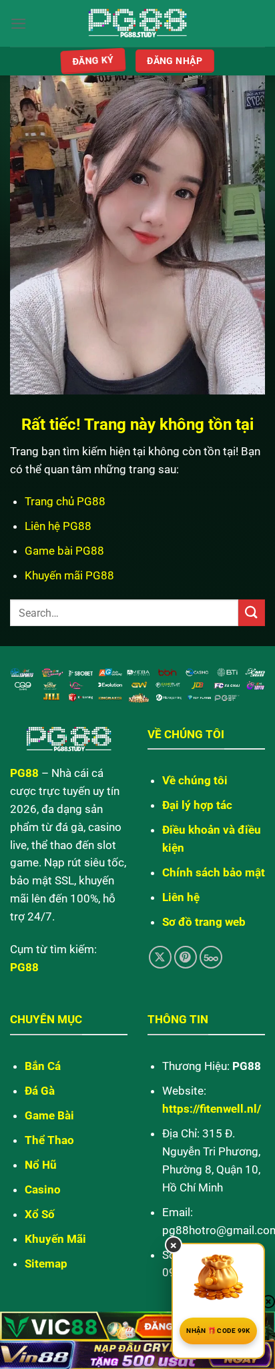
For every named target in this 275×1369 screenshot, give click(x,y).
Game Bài (49, 1115)
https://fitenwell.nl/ (211, 1108)
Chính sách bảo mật (213, 872)
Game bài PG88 (64, 550)
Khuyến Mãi (55, 1239)
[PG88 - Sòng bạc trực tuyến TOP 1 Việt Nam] (137, 23)
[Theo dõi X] (160, 957)
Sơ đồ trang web (204, 921)
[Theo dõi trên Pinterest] (186, 957)
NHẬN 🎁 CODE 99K (218, 1330)
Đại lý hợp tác (197, 805)
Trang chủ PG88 (65, 501)
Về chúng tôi (195, 780)
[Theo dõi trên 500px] (211, 957)
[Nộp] (251, 612)
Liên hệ (181, 897)
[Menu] (18, 24)
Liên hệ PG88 (58, 526)
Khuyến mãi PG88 (69, 575)
